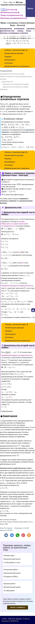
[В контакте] (6, 535)
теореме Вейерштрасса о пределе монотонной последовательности (14, 224)
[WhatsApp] (17, 535)
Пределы (8, 57)
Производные (9, 60)
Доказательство (6, 81)
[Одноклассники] (29, 535)
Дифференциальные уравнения (16, 66)
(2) (18, 252)
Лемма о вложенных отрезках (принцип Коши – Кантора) (16, 78)
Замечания (4, 89)
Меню (30, 8)
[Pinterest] (23, 535)
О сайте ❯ (26, 619)
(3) (10, 394)
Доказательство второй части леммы (14, 87)
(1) (9, 182)
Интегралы (8, 63)
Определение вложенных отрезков (12, 74)
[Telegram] (12, 535)
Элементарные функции (13, 53)
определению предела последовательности (16, 285)
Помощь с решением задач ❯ (15, 50)
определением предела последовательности (16, 355)
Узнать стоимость (17, 607)
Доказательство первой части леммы (14, 84)
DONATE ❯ (14, 621)
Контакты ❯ (6, 621)
